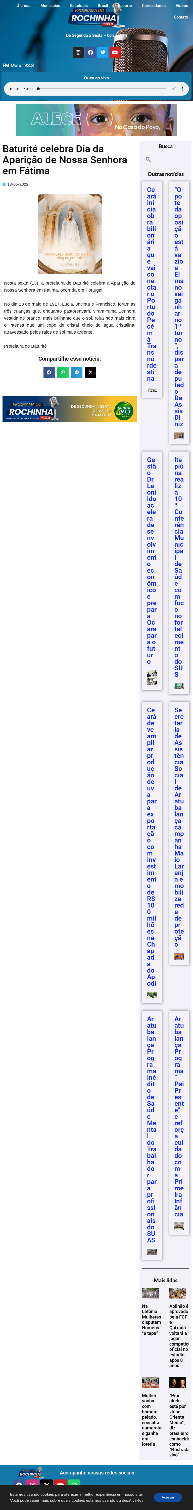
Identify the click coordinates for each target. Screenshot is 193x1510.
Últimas (23, 5)
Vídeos (182, 5)
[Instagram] (78, 52)
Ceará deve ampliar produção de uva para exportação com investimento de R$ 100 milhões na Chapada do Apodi (152, 846)
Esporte (125, 5)
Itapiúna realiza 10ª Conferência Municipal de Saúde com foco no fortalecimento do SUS (179, 567)
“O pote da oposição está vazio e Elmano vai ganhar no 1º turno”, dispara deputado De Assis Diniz (179, 307)
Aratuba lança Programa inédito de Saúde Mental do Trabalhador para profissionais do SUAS (152, 1129)
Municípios (50, 5)
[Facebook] (90, 52)
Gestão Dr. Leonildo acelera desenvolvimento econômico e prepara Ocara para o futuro (152, 560)
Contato (181, 17)
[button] (49, 372)
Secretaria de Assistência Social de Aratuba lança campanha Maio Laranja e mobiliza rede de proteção (179, 827)
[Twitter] (102, 52)
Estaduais (79, 5)
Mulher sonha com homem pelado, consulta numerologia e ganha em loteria (155, 1420)
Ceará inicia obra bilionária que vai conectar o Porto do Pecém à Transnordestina (152, 284)
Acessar (168, 1497)
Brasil (103, 5)
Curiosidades (154, 5)
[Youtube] (115, 52)
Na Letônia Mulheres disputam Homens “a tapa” (151, 1320)
